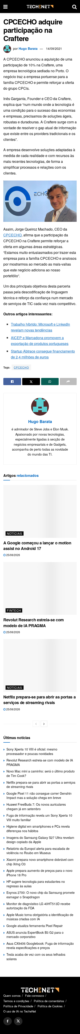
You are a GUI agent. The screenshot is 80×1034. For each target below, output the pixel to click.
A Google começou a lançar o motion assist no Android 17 (37, 545)
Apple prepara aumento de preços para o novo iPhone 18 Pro (39, 872)
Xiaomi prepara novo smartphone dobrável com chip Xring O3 (40, 861)
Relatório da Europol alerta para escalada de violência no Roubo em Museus (38, 850)
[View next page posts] (44, 724)
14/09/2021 (54, 48)
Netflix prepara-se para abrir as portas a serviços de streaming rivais (39, 699)
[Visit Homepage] (40, 6)
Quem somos (12, 995)
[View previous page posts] (36, 724)
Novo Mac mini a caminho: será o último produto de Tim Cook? (40, 773)
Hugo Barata (28, 48)
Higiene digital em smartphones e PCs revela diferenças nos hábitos (38, 828)
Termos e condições (16, 1001)
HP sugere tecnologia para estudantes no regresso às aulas (35, 883)
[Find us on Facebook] (7, 1021)
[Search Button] (74, 6)
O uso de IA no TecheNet (19, 1011)
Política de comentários (49, 1001)
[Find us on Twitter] (18, 1021)
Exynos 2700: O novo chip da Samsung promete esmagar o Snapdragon (40, 894)
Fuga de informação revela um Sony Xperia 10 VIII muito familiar (39, 817)
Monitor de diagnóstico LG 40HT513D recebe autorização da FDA (38, 905)
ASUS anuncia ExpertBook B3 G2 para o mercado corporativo (35, 934)
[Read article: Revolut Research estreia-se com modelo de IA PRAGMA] (40, 588)
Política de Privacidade (18, 1006)
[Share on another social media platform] (68, 381)
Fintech (14, 610)
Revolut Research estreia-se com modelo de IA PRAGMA (33, 622)
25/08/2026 (13, 555)
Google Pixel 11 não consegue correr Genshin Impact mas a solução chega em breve (39, 795)
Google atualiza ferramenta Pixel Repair (34, 925)
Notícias (14, 533)
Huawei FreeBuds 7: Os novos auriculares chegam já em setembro (36, 806)
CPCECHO (12, 235)
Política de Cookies (50, 1006)
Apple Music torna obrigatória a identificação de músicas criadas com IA (39, 916)
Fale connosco (34, 995)
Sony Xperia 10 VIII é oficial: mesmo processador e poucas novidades (31, 751)
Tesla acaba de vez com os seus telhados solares (35, 956)
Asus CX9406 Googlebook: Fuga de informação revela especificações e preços (40, 945)
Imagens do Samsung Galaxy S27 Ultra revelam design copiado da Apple (40, 839)
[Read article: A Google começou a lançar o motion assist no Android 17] (40, 511)
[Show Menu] (5, 6)
